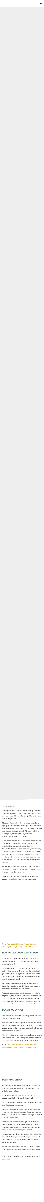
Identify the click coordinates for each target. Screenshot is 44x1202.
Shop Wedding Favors (30, 947)
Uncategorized (15, 403)
